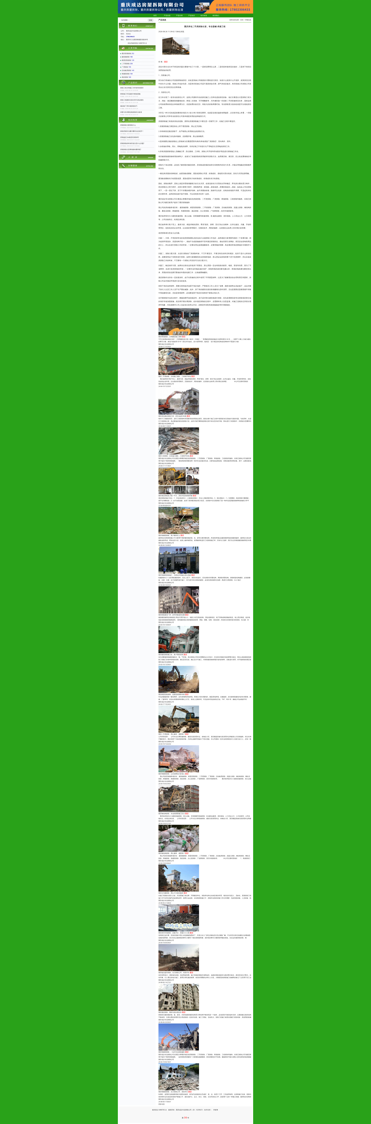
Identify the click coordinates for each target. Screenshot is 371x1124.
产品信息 (167, 15)
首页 (155, 15)
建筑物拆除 (126, 57)
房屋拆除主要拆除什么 (128, 125)
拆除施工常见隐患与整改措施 (130, 94)
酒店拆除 (125, 77)
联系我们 (216, 15)
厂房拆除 (125, 67)
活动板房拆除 (126, 70)
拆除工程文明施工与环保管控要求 (131, 88)
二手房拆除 (126, 64)
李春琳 (215, 1110)
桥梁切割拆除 (126, 60)
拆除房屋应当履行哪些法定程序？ (131, 131)
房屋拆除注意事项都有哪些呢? (130, 149)
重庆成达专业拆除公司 (166, 344)
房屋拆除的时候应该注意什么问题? (132, 143)
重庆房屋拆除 (126, 53)
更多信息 (161, 1104)
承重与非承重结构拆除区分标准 (131, 112)
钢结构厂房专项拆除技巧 (128, 106)
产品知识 (191, 15)
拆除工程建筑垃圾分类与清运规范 (131, 100)
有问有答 (203, 15)
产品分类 (179, 15)
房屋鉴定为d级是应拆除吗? (129, 137)
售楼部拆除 (126, 74)
